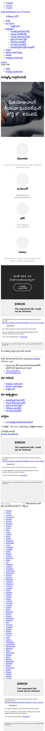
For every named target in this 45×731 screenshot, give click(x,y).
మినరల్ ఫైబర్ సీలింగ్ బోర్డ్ (20, 31)
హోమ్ (8, 21)
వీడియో (9, 55)
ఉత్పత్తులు (10, 29)
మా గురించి (10, 23)
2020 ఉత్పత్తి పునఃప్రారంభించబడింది (19, 422)
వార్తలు (8, 50)
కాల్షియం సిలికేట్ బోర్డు (19, 34)
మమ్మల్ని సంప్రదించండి (14, 58)
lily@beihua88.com (22, 195)
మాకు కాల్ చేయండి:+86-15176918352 (15, 12)
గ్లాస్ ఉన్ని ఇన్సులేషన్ (18, 45)
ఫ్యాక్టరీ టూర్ (15, 26)
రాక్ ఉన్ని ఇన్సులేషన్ (18, 42)
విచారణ (37, 359)
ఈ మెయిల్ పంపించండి (9, 434)
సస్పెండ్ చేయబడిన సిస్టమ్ (20, 37)
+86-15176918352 (13, 371)
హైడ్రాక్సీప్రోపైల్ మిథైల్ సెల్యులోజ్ (22, 47)
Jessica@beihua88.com (22, 197)
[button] (23, 287)
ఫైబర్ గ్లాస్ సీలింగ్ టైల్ (19, 39)
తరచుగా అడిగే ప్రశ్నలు (14, 52)
